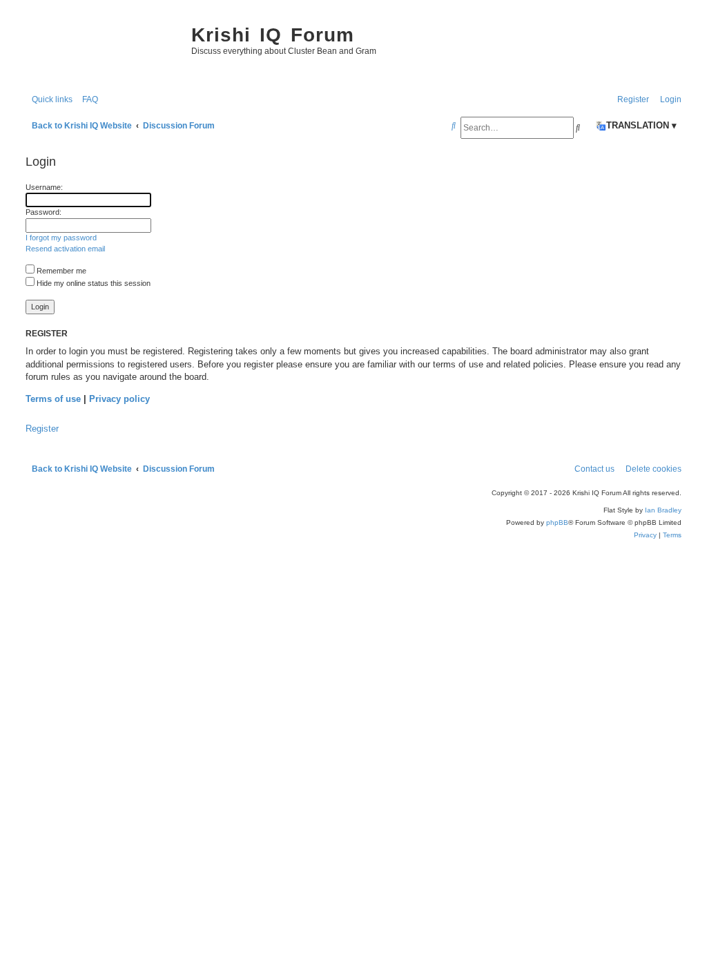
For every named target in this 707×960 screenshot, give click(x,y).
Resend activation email (65, 248)
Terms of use (53, 399)
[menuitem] (87, 99)
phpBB (557, 522)
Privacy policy (119, 399)
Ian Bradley (663, 510)
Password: (43, 212)
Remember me (60, 271)
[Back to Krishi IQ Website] (101, 48)
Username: (44, 187)
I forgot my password (61, 237)
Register (42, 428)
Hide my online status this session (93, 283)
